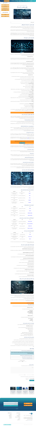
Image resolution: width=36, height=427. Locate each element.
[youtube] (4, 424)
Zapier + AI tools (30, 236)
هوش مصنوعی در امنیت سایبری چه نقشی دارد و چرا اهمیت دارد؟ (13, 392)
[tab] (22, 350)
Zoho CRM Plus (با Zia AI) (30, 223)
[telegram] (6, 424)
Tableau (30, 208)
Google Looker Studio (30, 215)
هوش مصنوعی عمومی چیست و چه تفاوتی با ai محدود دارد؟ (25, 392)
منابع (17, 1)
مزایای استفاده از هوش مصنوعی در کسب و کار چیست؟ (27, 358)
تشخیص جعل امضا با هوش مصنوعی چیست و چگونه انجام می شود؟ (31, 392)
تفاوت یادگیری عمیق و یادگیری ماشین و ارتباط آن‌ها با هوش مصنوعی (19, 392)
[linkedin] (10, 424)
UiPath (30, 234)
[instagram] (9, 424)
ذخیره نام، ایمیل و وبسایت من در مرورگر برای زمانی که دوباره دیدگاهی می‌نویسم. (27, 376)
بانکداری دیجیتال (20, 1)
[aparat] (5, 424)
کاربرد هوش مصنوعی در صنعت (28, 112)
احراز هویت (23, 0)
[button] (6, 1)
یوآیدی (26, 0)
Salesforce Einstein (30, 221)
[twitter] (7, 424)
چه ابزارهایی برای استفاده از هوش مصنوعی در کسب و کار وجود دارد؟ (26, 355)
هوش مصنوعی (16, 0)
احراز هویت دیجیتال (29, 420)
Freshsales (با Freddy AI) (30, 228)
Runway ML (30, 202)
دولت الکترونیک (13, 0)
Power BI (30, 210)
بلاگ (28, 0)
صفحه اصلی (26, 5)
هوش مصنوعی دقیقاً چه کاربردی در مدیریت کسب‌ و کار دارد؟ (26, 350)
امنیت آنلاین (20, 0)
